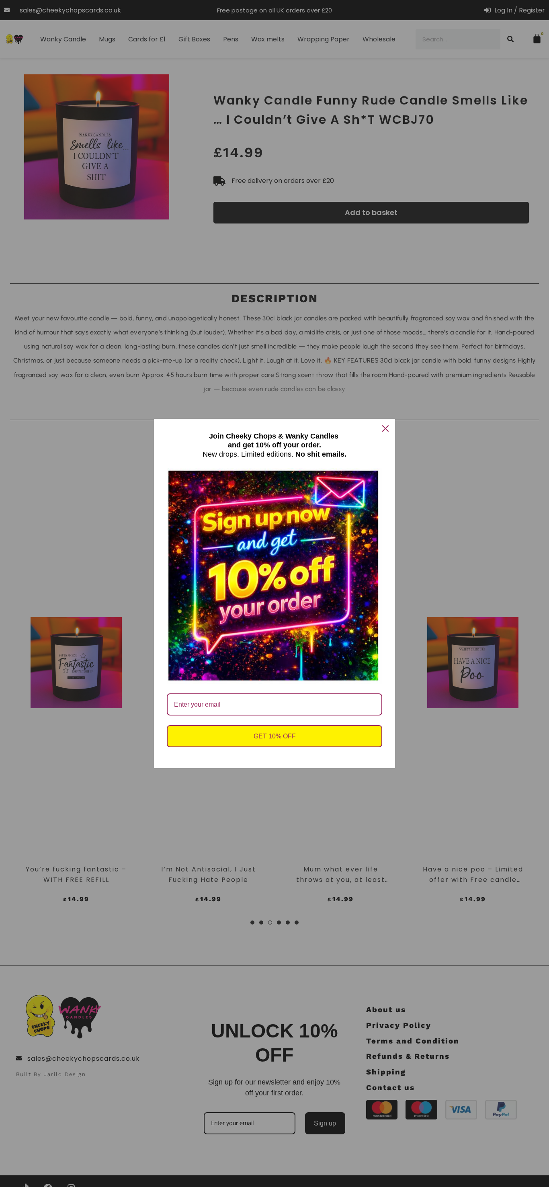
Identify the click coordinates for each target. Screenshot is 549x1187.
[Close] (385, 428)
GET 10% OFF (275, 736)
